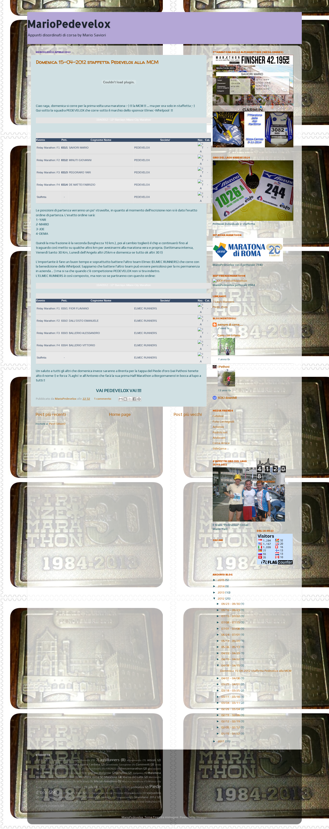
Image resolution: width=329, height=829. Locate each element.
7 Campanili (57, 760)
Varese (39, 805)
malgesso (138, 773)
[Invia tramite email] (120, 399)
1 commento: (103, 398)
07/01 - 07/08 (231, 628)
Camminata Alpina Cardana (82, 764)
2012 (221, 598)
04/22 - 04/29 (231, 653)
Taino (128, 801)
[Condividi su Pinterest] (139, 399)
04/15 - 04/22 (231, 659)
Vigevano (54, 805)
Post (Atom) (57, 423)
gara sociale (154, 768)
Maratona (154, 773)
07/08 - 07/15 (231, 622)
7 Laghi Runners (223, 301)
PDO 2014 (104, 787)
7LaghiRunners (107, 760)
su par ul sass (113, 801)
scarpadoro (153, 792)
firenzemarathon (131, 768)
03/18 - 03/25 (231, 690)
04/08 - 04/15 (231, 665)
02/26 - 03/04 (231, 709)
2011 (221, 741)
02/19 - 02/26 (231, 715)
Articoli (151, 760)
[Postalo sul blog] (125, 399)
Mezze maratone (105, 781)
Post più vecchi (188, 414)
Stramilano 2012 (145, 797)
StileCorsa (219, 448)
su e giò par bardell (90, 801)
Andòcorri (219, 437)
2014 (221, 586)
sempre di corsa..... (230, 324)
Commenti (143, 764)
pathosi (78, 787)
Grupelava (74, 773)
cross (158, 764)
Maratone (111, 777)
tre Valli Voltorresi (146, 801)
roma (120, 793)
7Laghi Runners (81, 760)
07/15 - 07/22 (231, 616)
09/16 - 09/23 (231, 610)
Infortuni (121, 772)
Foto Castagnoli (223, 421)
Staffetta (106, 797)
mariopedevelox (62, 781)
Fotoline (218, 416)
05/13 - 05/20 (231, 641)
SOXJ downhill (227, 397)
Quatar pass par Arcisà (100, 793)
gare (42, 773)
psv (60, 793)
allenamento (134, 760)
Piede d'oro (220, 307)
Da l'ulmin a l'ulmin (70, 768)
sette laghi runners (53, 797)
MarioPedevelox (69, 23)
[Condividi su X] (129, 399)
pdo (90, 787)
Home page (120, 414)
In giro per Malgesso (98, 772)
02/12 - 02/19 (231, 721)
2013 (221, 592)
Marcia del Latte (133, 776)
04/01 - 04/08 (231, 678)
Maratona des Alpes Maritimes (57, 777)
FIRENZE (111, 768)
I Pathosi (224, 366)
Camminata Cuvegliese (118, 764)
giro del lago (56, 773)
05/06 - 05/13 (231, 647)
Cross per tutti (47, 768)
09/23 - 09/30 (231, 604)
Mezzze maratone (133, 781)
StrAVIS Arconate (62, 801)
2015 (221, 580)
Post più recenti (51, 414)
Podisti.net (220, 432)
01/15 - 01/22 (231, 733)
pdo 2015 (120, 787)
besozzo (41, 764)
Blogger (201, 817)
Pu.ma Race (74, 792)
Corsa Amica (221, 443)
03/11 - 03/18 (231, 696)
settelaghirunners (83, 797)
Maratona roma (89, 776)
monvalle (63, 787)
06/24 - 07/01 (231, 634)
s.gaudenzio (135, 793)
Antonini (218, 427)
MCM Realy (83, 781)
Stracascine (122, 797)
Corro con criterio (229, 335)
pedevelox (137, 787)
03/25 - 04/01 (231, 684)
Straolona (41, 801)
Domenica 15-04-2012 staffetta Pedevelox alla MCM (97, 62)
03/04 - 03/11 (231, 703)
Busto (54, 764)
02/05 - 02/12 (231, 727)
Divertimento (93, 768)
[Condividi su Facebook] (134, 399)
